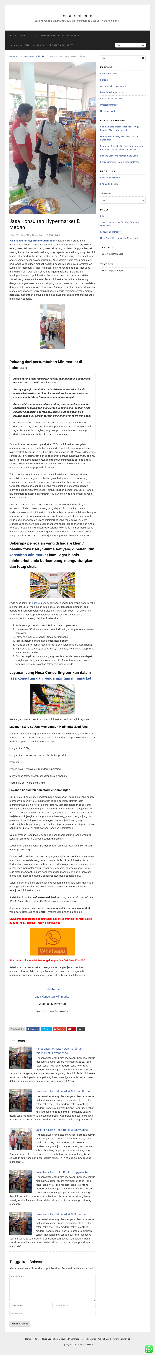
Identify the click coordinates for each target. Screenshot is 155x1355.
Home (12, 35)
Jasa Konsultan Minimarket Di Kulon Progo (63, 1091)
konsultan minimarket (28, 555)
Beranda (13, 56)
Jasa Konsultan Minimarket (53, 996)
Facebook (33, 1029)
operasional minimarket (111, 98)
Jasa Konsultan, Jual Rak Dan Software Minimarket (41, 45)
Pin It (72, 1029)
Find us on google (109, 184)
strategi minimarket (109, 104)
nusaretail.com (77, 15)
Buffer (81, 1029)
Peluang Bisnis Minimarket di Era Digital (119, 155)
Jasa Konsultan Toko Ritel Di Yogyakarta (62, 1172)
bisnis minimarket (108, 73)
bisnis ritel (105, 79)
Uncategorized (107, 111)
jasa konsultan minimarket (33, 56)
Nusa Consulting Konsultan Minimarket (56, 35)
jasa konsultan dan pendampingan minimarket (50, 678)
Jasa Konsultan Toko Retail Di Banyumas (62, 1129)
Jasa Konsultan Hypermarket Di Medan (32, 240)
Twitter (47, 1029)
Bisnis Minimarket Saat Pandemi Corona (119, 162)
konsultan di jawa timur (111, 92)
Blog (23, 35)
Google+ (60, 1029)
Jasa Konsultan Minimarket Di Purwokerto (62, 1214)
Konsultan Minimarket (110, 177)
